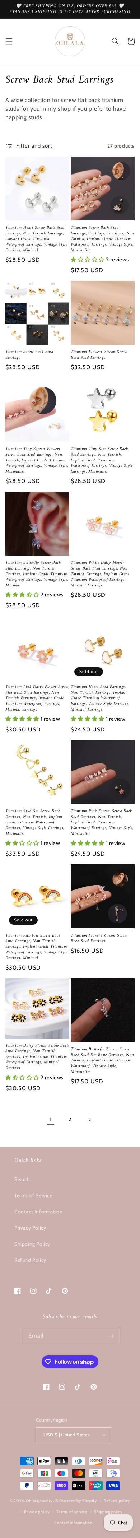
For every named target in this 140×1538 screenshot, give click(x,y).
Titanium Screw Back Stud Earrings (29, 355)
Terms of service (71, 1511)
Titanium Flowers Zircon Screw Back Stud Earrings (99, 355)
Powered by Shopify (78, 1500)
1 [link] (51, 1119)
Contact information (73, 1522)
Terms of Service (33, 1195)
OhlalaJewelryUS (42, 1500)
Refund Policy (30, 1260)
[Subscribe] (111, 1336)
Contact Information (38, 1211)
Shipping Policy (32, 1244)
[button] (9, 41)
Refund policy (117, 1500)
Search (22, 1179)
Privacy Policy (30, 1228)
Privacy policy (37, 1511)
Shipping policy (108, 1511)
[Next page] (89, 1120)
